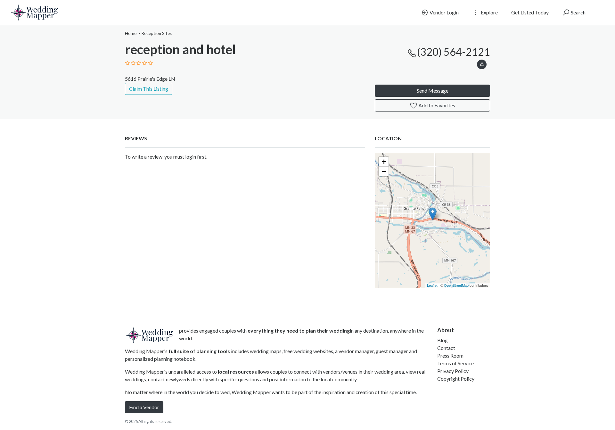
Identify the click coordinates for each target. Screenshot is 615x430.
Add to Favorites (436, 105)
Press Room (450, 355)
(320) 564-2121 (453, 51)
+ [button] (384, 162)
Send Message (432, 90)
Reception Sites (156, 33)
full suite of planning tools (199, 351)
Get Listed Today (530, 12)
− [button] (384, 171)
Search (578, 12)
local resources (236, 371)
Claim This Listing (148, 89)
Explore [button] (489, 12)
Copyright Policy (455, 379)
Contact (446, 348)
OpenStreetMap (456, 285)
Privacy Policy (453, 371)
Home (130, 33)
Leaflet (432, 285)
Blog (442, 340)
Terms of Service (455, 363)
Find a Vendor (144, 407)
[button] (482, 63)
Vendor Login (444, 12)
